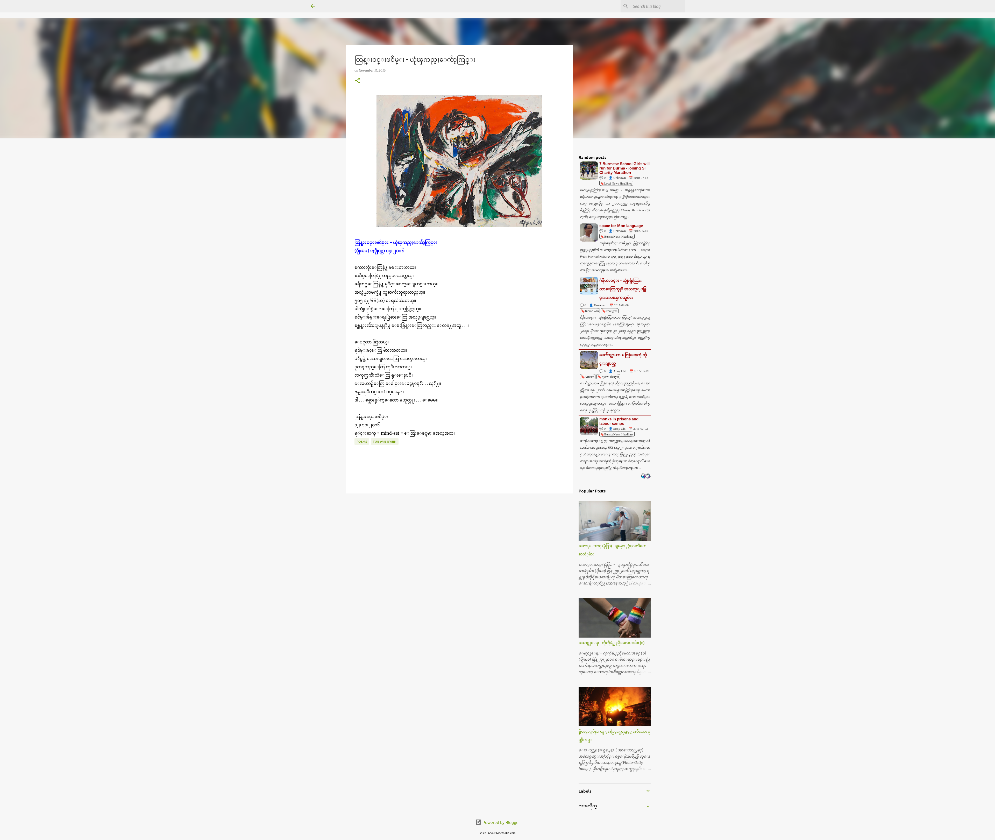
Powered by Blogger (500, 822)
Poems (362, 441)
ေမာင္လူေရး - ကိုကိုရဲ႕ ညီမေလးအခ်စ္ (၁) (612, 642)
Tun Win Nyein (384, 441)
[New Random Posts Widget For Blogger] (645, 476)
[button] (357, 80)
